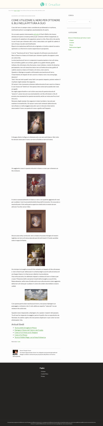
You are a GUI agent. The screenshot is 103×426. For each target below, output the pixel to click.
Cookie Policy (44, 374)
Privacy (43, 376)
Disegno (71, 40)
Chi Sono (43, 371)
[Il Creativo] (51, 4)
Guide (18, 341)
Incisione (71, 42)
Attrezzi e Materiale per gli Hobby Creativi (79, 38)
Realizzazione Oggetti (75, 47)
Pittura (71, 45)
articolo (36, 34)
